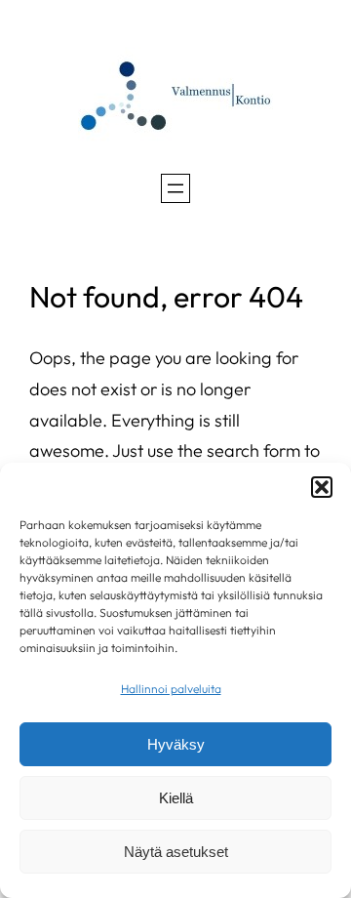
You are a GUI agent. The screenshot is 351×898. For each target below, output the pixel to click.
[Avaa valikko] (175, 188)
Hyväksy (176, 744)
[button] (322, 487)
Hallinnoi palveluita (171, 688)
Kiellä (176, 798)
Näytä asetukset (176, 851)
